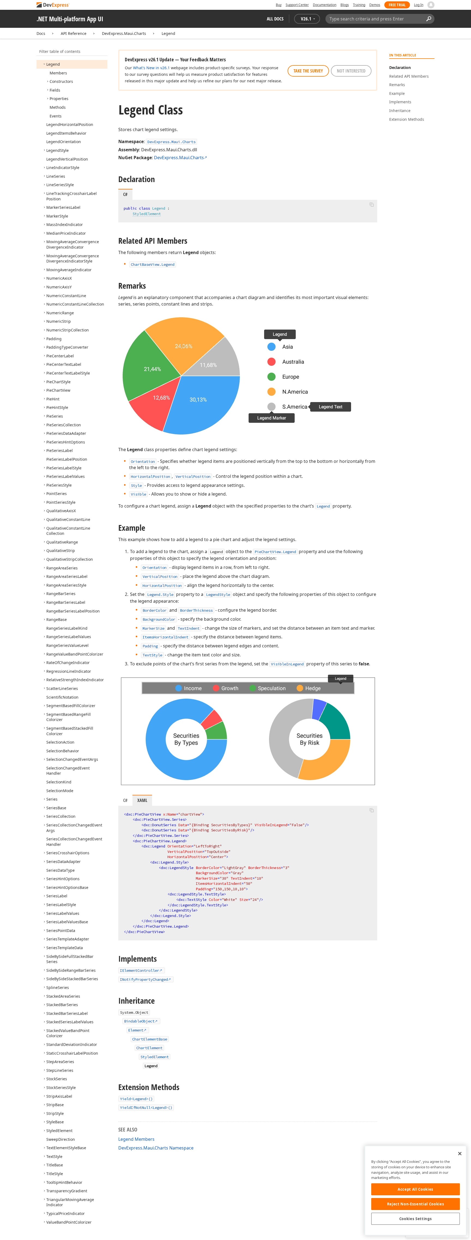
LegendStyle (218, 594)
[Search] (428, 19)
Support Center (297, 4)
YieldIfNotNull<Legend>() (146, 1107)
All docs (275, 19)
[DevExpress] (53, 5)
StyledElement (146, 213)
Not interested (351, 71)
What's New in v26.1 (151, 67)
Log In (418, 4)
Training (359, 4)
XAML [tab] (142, 800)
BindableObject (139, 1021)
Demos (374, 4)
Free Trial (397, 4)
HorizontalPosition (150, 476)
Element (135, 1030)
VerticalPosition (193, 476)
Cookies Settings (415, 1218)
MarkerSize (153, 628)
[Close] (460, 1154)
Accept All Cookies (415, 1189)
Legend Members (136, 1139)
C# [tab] (125, 800)
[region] (415, 1190)
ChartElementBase (149, 1039)
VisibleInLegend (287, 664)
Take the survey (308, 71)
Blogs (344, 4)
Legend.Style (160, 594)
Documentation (324, 4)
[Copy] (371, 204)
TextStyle (152, 655)
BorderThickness (196, 610)
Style (136, 485)
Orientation (143, 461)
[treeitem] (53, 64)
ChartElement (149, 1047)
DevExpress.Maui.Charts (124, 33)
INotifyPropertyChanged (144, 979)
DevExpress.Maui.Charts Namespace (156, 1148)
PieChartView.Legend (275, 551)
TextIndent (189, 628)
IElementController (139, 970)
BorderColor (155, 610)
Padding (150, 646)
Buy (279, 4)
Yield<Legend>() (136, 1098)
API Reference (73, 33)
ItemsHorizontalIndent (165, 637)
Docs (41, 33)
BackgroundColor (159, 619)
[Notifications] (430, 4)
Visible (138, 494)
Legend (168, 33)
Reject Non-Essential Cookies (415, 1204)
